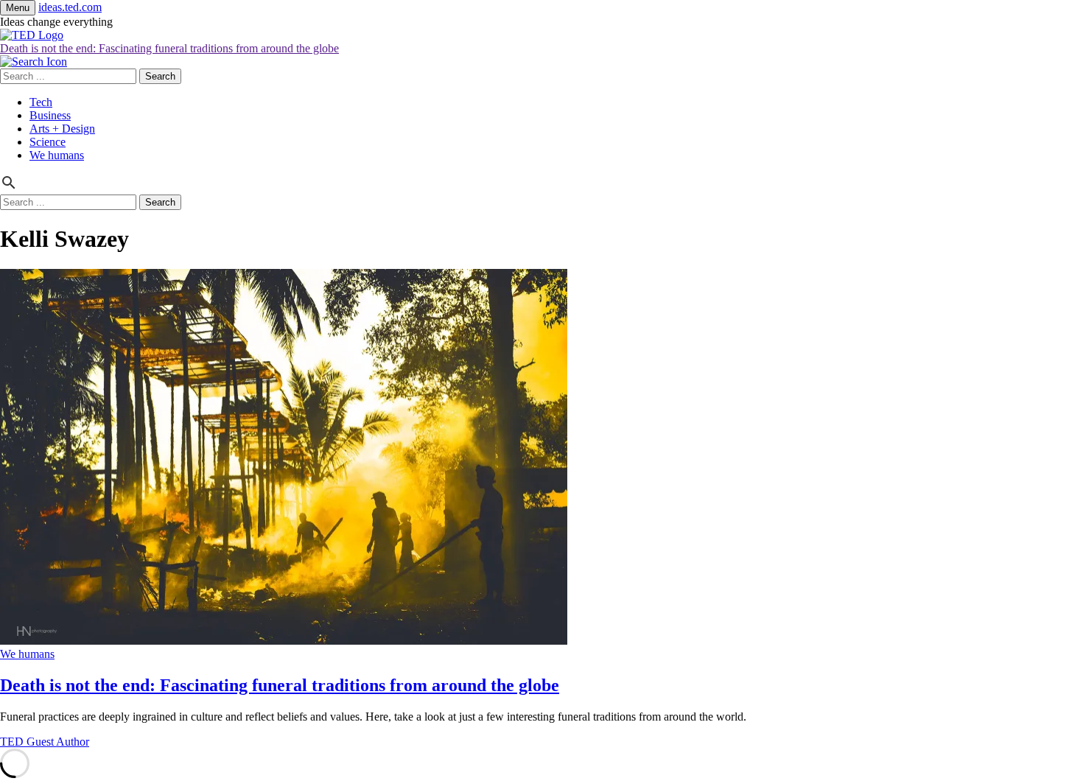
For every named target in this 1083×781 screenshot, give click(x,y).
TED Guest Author (44, 741)
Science (47, 142)
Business (50, 115)
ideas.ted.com (70, 7)
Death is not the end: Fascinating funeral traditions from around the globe (169, 48)
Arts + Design (62, 128)
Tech (40, 102)
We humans (56, 155)
